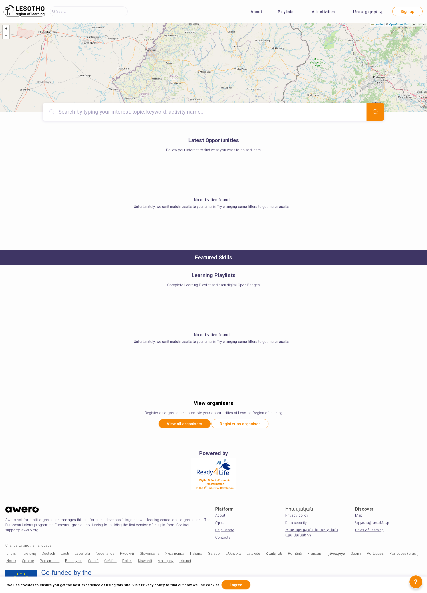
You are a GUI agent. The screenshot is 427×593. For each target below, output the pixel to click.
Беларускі (73, 561)
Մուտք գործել (367, 11)
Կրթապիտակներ (372, 523)
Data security (296, 523)
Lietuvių (30, 553)
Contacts (222, 537)
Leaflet (379, 24)
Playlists (286, 11)
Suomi (356, 553)
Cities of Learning (369, 530)
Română (295, 553)
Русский (127, 553)
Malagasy (165, 561)
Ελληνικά (233, 553)
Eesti (65, 553)
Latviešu (253, 553)
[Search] (375, 112)
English (12, 553)
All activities (323, 11)
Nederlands (105, 553)
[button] (6, 28)
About (256, 11)
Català (93, 561)
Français (315, 553)
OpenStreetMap (399, 24)
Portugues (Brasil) (404, 553)
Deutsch (48, 553)
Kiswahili (145, 561)
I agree (236, 585)
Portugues (375, 553)
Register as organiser (240, 423)
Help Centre (224, 530)
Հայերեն (274, 553)
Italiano (196, 553)
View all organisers (184, 423)
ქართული (336, 553)
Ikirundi (185, 561)
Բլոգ (219, 523)
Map (358, 515)
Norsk (11, 561)
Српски (28, 561)
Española (82, 553)
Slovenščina (149, 553)
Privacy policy (296, 515)
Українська (174, 553)
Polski (127, 561)
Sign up (407, 11)
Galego (214, 553)
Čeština (110, 561)
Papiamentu (49, 561)
